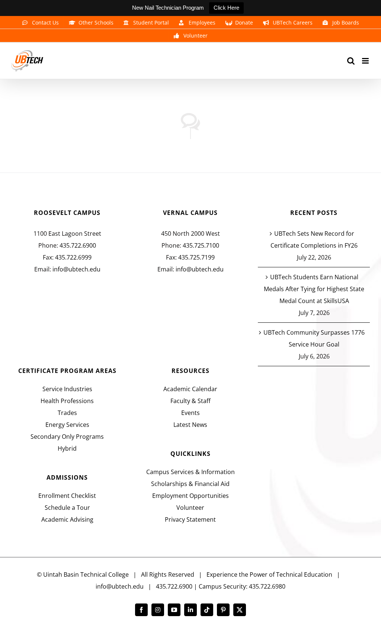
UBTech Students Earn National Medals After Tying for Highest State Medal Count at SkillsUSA (314, 289)
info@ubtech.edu (76, 269)
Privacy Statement (190, 519)
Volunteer (190, 507)
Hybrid (67, 448)
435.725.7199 (196, 257)
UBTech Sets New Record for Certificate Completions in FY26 (314, 239)
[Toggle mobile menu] (366, 61)
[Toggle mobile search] (351, 61)
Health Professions (67, 401)
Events (190, 413)
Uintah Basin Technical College (86, 574)
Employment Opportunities (190, 496)
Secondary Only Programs (67, 436)
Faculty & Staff (190, 401)
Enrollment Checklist (67, 496)
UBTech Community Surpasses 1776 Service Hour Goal (314, 338)
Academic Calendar (190, 389)
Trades (67, 413)
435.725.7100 (201, 245)
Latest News (190, 425)
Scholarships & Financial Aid (190, 484)
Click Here (226, 7)
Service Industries (67, 389)
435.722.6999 (73, 257)
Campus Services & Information (190, 472)
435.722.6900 (78, 245)
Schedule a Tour (67, 507)
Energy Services (67, 425)
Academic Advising (67, 519)
